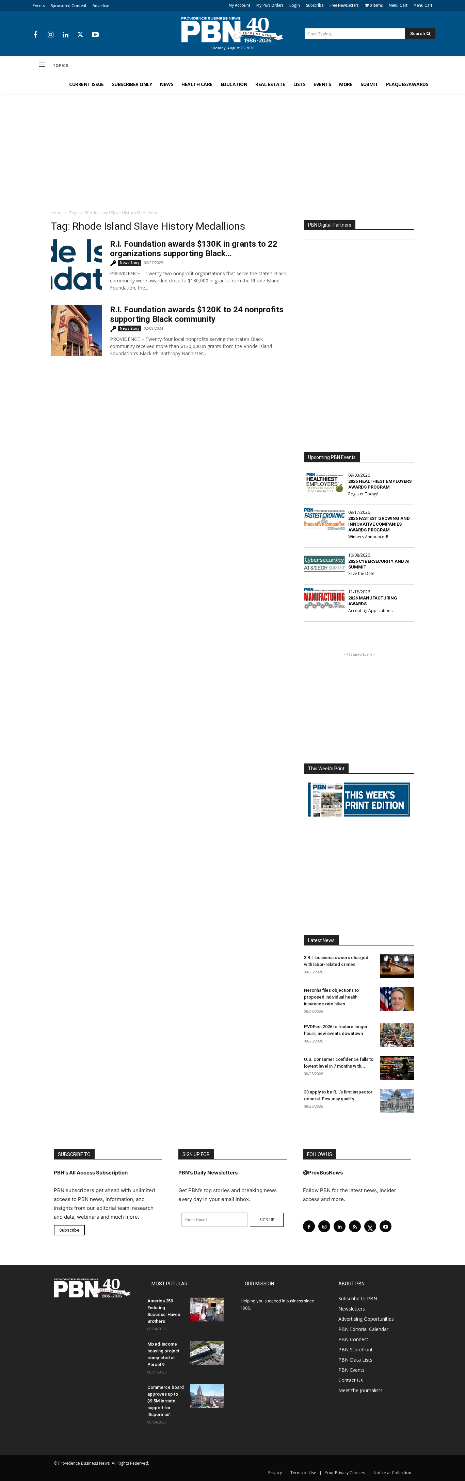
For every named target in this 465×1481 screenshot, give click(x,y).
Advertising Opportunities (366, 1319)
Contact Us (350, 1380)
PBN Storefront (355, 1349)
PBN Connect (353, 1339)
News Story (129, 262)
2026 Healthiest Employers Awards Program (380, 484)
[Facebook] (35, 35)
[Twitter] (80, 35)
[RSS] (355, 1226)
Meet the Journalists (360, 1390)
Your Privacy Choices (345, 1473)
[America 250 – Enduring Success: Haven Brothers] (207, 1309)
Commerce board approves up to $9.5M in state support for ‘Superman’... (165, 1401)
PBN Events (351, 1370)
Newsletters (351, 1308)
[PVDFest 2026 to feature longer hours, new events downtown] (397, 1035)
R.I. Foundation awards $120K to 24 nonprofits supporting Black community (197, 314)
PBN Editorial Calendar (363, 1329)
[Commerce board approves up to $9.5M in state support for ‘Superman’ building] (207, 1396)
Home (57, 213)
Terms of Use (303, 1473)
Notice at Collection (392, 1473)
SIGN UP (266, 1220)
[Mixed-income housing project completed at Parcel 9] (207, 1353)
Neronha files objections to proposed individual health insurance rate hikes (331, 997)
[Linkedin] (65, 35)
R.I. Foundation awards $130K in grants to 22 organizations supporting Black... (193, 248)
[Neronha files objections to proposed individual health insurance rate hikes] (397, 999)
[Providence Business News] (232, 30)
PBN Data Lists (355, 1359)
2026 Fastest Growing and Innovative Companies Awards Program (379, 524)
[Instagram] (50, 35)
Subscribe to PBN (357, 1298)
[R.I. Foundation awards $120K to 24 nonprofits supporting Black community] (76, 330)
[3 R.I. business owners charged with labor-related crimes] (397, 966)
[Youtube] (95, 35)
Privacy (275, 1473)
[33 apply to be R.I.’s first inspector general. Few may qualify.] (397, 1101)
